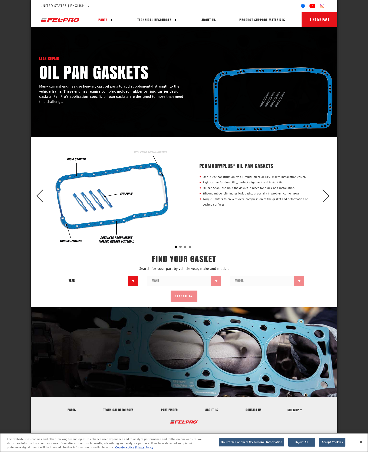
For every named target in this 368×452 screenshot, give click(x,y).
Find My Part (319, 19)
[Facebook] (303, 6)
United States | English (62, 5)
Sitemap (293, 409)
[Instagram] (322, 6)
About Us (208, 19)
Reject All (301, 442)
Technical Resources (154, 19)
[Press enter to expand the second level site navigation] (111, 19)
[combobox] (95, 281)
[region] (184, 442)
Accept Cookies (332, 442)
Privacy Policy (144, 447)
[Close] (361, 442)
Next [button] (324, 196)
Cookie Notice (124, 447)
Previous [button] (44, 196)
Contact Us (253, 409)
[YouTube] (312, 6)
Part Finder (169, 409)
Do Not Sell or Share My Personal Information (251, 442)
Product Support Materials (262, 19)
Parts (103, 19)
